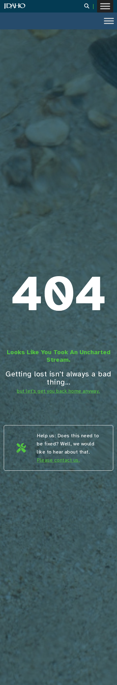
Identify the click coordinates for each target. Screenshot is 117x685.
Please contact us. (58, 460)
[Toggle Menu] (105, 6)
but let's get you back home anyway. (58, 391)
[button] (90, 6)
